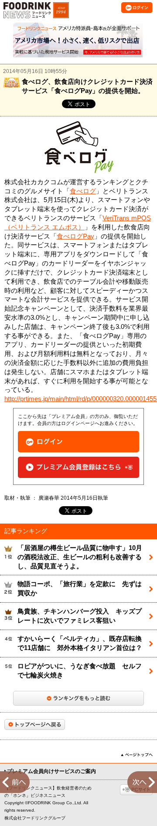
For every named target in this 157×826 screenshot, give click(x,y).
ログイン (78, 441)
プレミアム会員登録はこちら (78, 467)
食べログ (83, 191)
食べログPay (75, 236)
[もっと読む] (78, 698)
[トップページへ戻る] (34, 724)
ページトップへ (137, 754)
